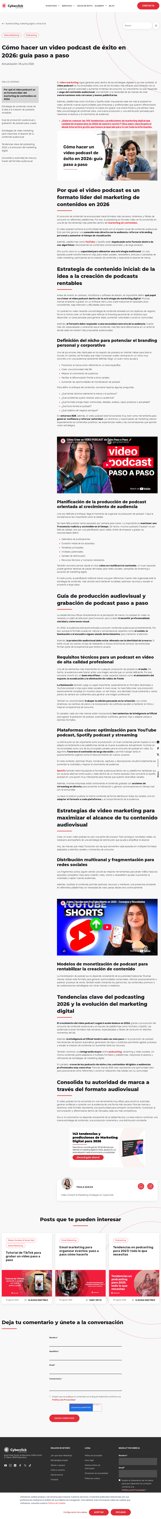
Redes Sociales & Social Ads (21, 1240)
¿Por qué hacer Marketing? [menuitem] (61, 1456)
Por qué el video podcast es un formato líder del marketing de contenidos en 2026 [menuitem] (20, 94)
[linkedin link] (141, 1186)
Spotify (61, 770)
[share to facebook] (157, 748)
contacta (148, 5)
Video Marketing (11, 35)
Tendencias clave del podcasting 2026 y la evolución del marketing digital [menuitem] (19, 147)
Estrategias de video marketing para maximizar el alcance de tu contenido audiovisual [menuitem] (18, 133)
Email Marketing (69, 1240)
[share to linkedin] (157, 742)
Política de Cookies (56, 1503)
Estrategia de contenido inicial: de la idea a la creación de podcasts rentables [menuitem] (19, 109)
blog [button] (111, 6)
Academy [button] (100, 6)
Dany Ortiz (95, 1300)
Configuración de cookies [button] (75, 1512)
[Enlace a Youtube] (5, 1465)
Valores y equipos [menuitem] (58, 1465)
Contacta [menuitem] (54, 1480)
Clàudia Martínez (38, 1300)
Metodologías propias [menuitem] (59, 1460)
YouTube (90, 241)
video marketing (68, 82)
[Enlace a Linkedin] (15, 1465)
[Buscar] (156, 25)
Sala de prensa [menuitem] (57, 1475)
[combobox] (137, 25)
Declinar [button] (121, 1512)
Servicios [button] (67, 6)
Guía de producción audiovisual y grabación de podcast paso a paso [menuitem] (19, 122)
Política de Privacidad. (134, 1490)
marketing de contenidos (122, 222)
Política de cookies (92, 1478)
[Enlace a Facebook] (20, 1465)
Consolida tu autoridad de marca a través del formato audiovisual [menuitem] (19, 160)
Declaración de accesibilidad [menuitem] (96, 1473)
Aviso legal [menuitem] (89, 1460)
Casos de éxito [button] (85, 6)
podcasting (115, 1051)
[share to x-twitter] (157, 754)
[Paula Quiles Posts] (150, 1186)
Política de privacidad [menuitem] (93, 1456)
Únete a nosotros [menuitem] (58, 1470)
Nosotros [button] (51, 6)
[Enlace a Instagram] (10, 1465)
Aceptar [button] (99, 1512)
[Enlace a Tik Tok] (30, 1465)
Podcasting (31, 35)
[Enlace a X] (25, 1465)
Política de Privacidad (63, 1400)
